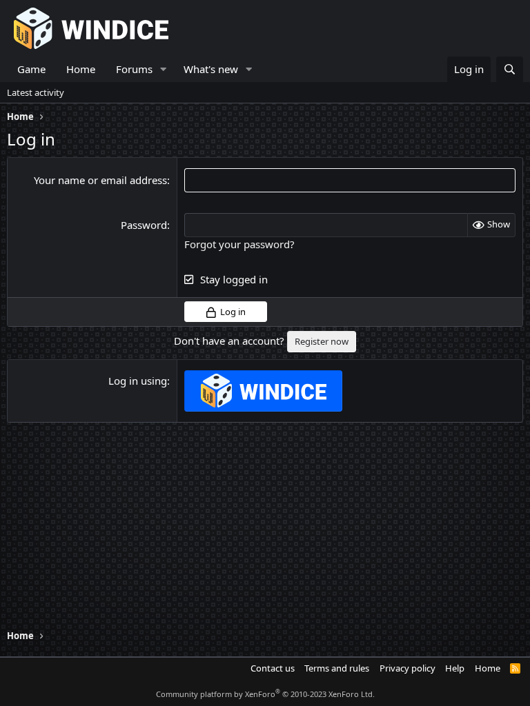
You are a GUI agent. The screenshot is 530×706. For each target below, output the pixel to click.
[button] (163, 69)
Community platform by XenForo (265, 694)
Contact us (273, 668)
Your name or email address (100, 180)
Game (31, 69)
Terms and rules (336, 668)
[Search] (509, 69)
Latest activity (35, 92)
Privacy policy (407, 668)
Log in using (137, 380)
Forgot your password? (239, 244)
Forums (134, 69)
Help (454, 668)
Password (144, 225)
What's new (211, 69)
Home (80, 69)
